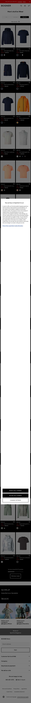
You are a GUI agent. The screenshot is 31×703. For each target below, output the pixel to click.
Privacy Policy (5, 225)
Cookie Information (18, 225)
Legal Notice (11, 225)
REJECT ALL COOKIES (15, 490)
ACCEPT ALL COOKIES (15, 495)
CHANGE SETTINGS (15, 500)
